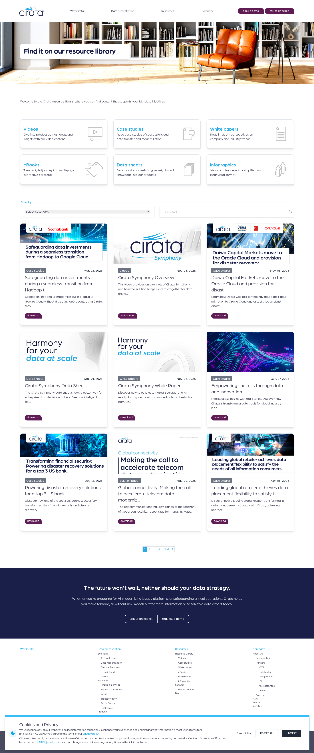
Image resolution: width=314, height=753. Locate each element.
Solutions (103, 654)
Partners (260, 663)
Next (167, 549)
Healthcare (107, 708)
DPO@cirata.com (50, 742)
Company (208, 11)
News (255, 699)
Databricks (265, 672)
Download (33, 315)
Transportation (109, 699)
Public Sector (108, 703)
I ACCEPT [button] (292, 733)
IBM (261, 681)
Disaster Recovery (110, 667)
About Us (258, 654)
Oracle (262, 690)
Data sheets (184, 676)
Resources (167, 11)
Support (179, 685)
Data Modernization (111, 663)
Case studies (185, 663)
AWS (261, 667)
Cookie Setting (244, 733)
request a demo (173, 619)
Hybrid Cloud (108, 672)
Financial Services (110, 685)
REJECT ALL (267, 733)
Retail (104, 694)
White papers (185, 667)
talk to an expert (279, 10)
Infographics (185, 681)
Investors (257, 706)
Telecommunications (112, 689)
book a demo (251, 10)
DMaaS (105, 676)
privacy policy (91, 733)
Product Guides (186, 689)
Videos (182, 658)
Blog (177, 693)
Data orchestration (122, 11)
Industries (103, 680)
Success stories (264, 658)
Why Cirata (77, 11)
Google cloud (266, 676)
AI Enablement (108, 658)
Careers (260, 695)
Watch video (127, 315)
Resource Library (184, 654)
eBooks (182, 672)
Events (256, 702)
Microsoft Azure (267, 686)
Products (102, 711)
